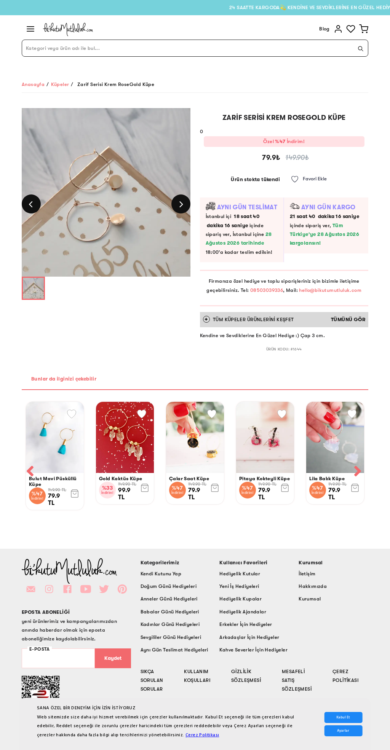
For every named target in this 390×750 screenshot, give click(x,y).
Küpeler (60, 84)
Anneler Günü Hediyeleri (169, 599)
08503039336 (266, 290)
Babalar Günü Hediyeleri (170, 612)
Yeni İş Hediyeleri (239, 586)
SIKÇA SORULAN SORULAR (152, 680)
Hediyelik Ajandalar (242, 612)
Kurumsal (310, 599)
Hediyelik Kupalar (240, 599)
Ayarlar (343, 731)
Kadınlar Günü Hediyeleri (170, 624)
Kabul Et (343, 717)
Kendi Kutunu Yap (161, 573)
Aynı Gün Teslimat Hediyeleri (174, 650)
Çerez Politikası (202, 735)
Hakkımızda (313, 586)
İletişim (307, 573)
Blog (324, 29)
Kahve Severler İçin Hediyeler (253, 650)
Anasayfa (33, 84)
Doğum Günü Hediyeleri (169, 586)
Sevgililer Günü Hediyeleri (171, 637)
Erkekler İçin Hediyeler (245, 624)
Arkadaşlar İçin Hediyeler (249, 637)
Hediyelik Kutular (239, 573)
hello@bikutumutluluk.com (330, 290)
